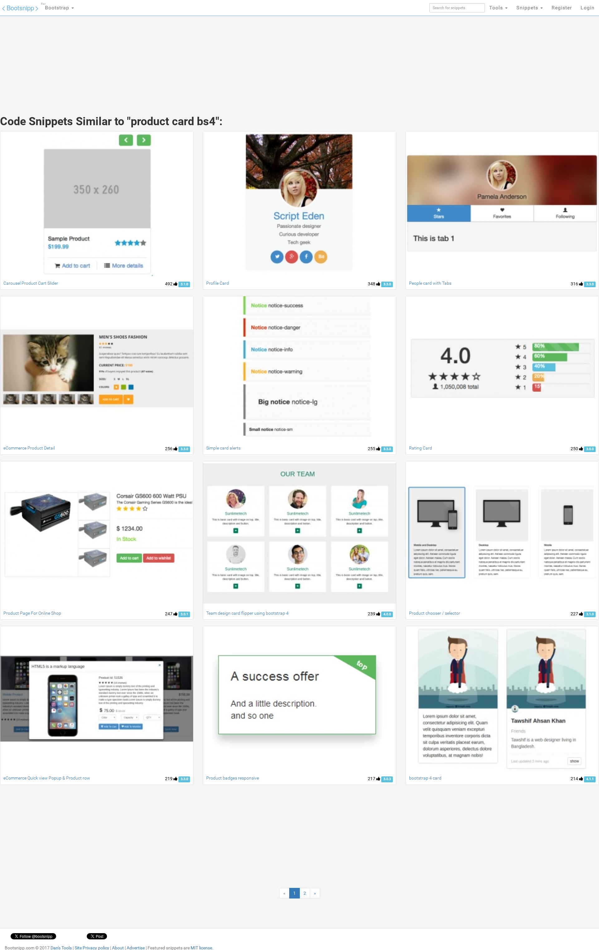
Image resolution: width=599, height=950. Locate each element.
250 (575, 448)
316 (575, 283)
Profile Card (217, 283)
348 (372, 283)
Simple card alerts (223, 447)
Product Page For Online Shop (32, 613)
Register (562, 8)
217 (372, 778)
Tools (496, 8)
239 (372, 613)
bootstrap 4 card (425, 777)
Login (588, 8)
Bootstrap (56, 6)
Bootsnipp (20, 7)
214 (575, 778)
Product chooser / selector (434, 613)
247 (169, 613)
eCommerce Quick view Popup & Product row (46, 777)
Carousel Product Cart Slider (30, 283)
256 (169, 448)
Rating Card (420, 447)
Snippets (528, 8)
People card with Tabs (430, 283)
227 (575, 613)
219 (169, 778)
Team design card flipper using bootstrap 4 (247, 613)
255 (372, 448)
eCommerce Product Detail (29, 447)
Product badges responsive (232, 777)
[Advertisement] (252, 59)
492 (169, 283)
